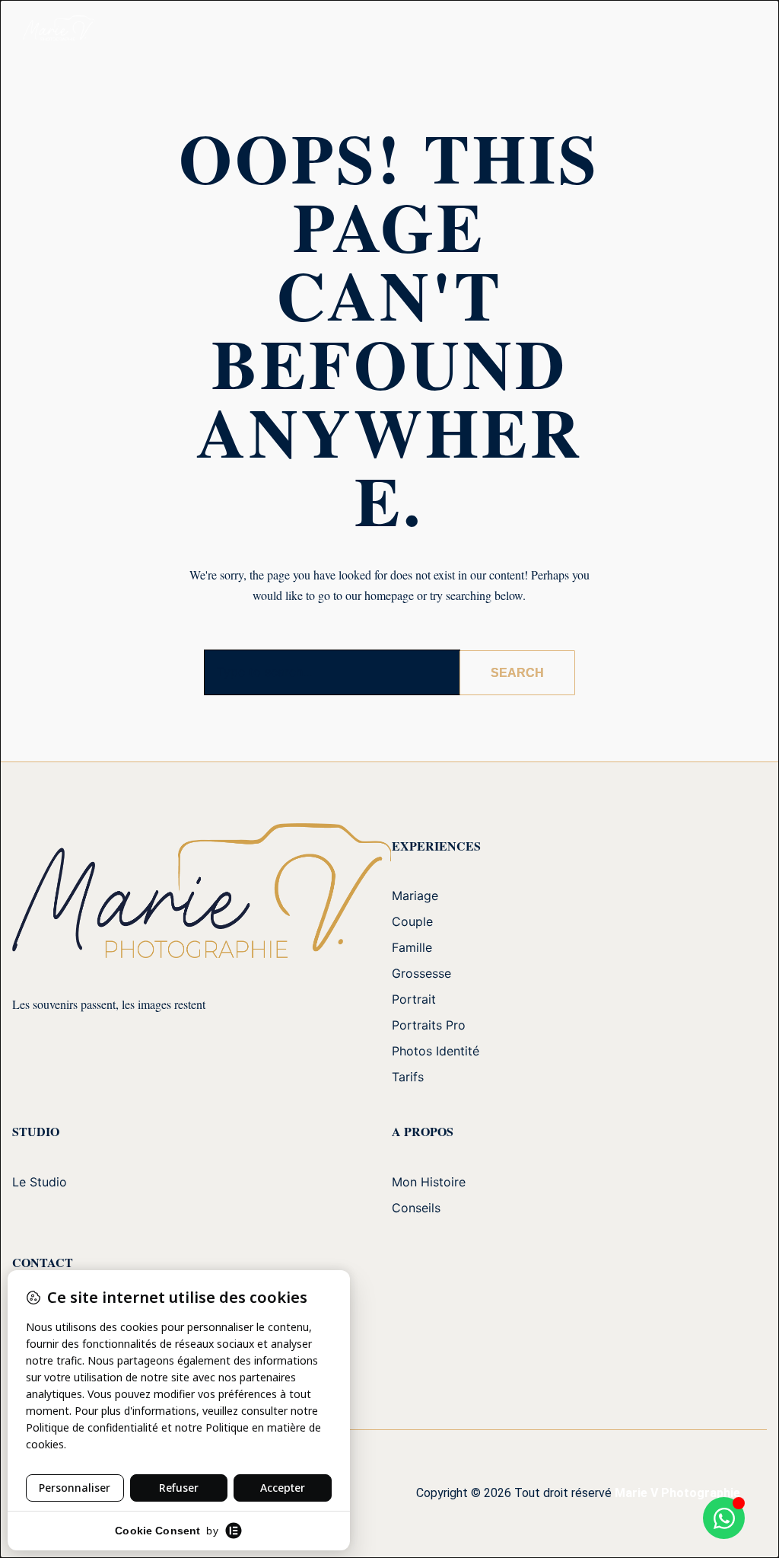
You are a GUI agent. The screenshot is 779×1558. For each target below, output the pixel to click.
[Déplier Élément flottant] (724, 1518)
